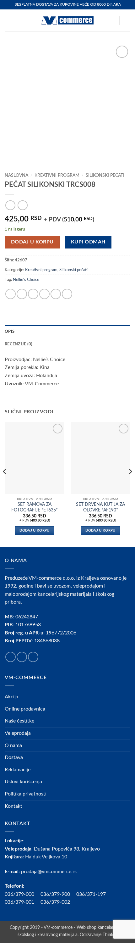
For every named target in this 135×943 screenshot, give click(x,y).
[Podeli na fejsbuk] (22, 294)
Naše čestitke (19, 720)
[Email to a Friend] (44, 294)
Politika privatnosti (25, 793)
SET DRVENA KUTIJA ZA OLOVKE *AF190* (100, 507)
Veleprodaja (18, 733)
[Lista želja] (111, 20)
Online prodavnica (25, 708)
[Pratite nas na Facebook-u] (10, 657)
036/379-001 (22, 902)
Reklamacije (17, 769)
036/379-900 (55, 894)
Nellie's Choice (26, 280)
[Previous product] (22, 205)
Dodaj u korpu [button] (34, 530)
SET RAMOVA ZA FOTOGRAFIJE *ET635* (34, 507)
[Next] (130, 483)
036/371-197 (91, 894)
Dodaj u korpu (32, 242)
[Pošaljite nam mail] (33, 657)
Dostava (14, 757)
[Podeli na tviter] (33, 294)
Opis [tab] (9, 331)
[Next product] (10, 205)
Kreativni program (57, 175)
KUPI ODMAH (88, 242)
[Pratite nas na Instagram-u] (22, 657)
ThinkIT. (110, 934)
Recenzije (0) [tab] (18, 344)
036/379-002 (58, 902)
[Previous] (5, 483)
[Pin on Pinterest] (56, 294)
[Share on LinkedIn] (67, 294)
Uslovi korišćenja (23, 781)
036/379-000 (22, 894)
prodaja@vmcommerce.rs (49, 871)
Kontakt (13, 806)
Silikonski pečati (105, 175)
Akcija (11, 696)
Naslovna (16, 175)
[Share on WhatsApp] (10, 294)
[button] (8, 20)
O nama (13, 745)
